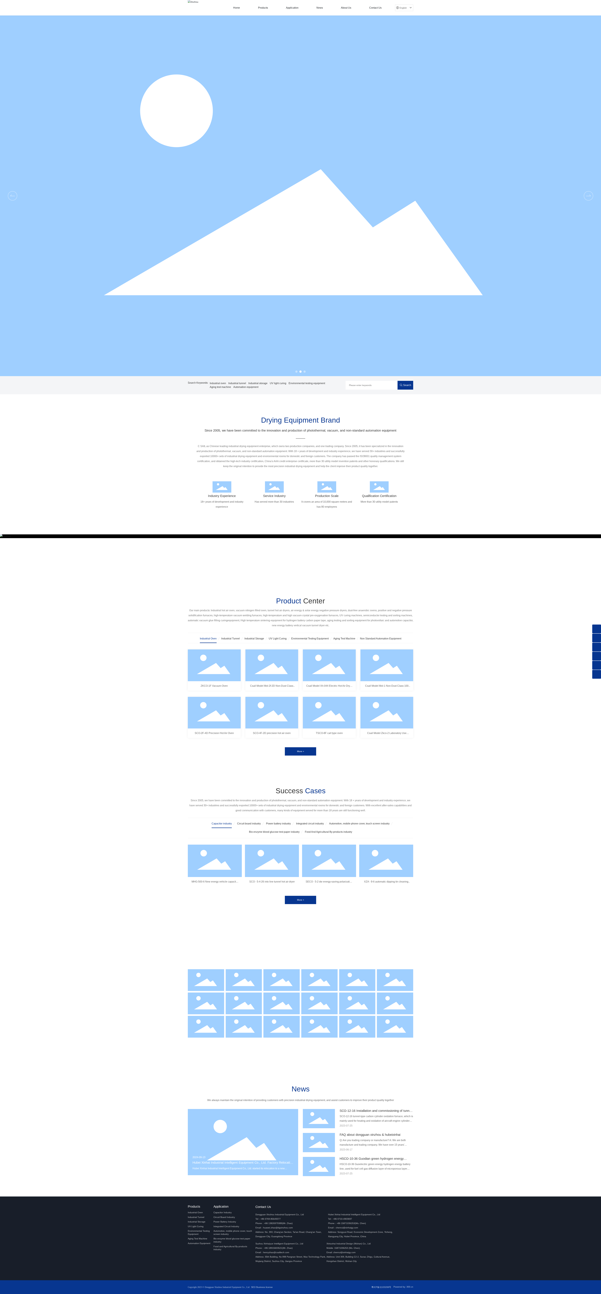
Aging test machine (220, 387)
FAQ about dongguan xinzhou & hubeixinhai (370, 1134)
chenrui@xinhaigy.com (347, 1227)
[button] (296, 371)
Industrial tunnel (237, 383)
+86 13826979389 (273, 1223)
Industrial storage (257, 383)
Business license (264, 1287)
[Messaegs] (596, 629)
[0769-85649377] (596, 638)
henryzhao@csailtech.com (276, 1252)
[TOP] (596, 674)
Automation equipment (245, 387)
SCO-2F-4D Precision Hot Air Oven (214, 733)
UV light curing (278, 383)
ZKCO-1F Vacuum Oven (214, 685)
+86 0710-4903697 (342, 1219)
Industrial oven (218, 383)
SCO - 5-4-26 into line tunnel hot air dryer (272, 881)
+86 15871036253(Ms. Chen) (351, 1223)
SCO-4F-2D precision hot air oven (272, 733)
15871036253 (341, 1248)
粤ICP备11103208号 (381, 1287)
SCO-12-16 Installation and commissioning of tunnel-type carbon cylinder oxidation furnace (376, 1112)
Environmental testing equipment (307, 383)
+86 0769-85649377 (270, 1219)
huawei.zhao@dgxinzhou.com (278, 1227)
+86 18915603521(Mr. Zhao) (278, 1248)
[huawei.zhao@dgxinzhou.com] (596, 665)
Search (407, 385)
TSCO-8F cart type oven (329, 733)
